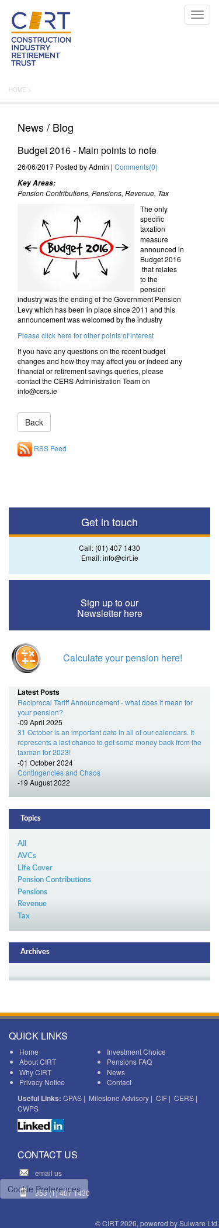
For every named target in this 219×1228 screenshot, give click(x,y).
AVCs (27, 856)
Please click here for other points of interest (86, 335)
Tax (24, 916)
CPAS (72, 1098)
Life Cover (35, 868)
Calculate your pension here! (122, 657)
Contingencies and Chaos (59, 772)
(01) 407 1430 (117, 548)
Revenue (32, 904)
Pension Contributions (54, 880)
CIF (161, 1098)
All (22, 844)
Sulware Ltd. (199, 1223)
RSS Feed (49, 448)
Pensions (32, 892)
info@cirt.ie (120, 557)
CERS (184, 1098)
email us (48, 1173)
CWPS (28, 1108)
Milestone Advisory (119, 1098)
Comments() (136, 166)
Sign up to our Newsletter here (109, 608)
